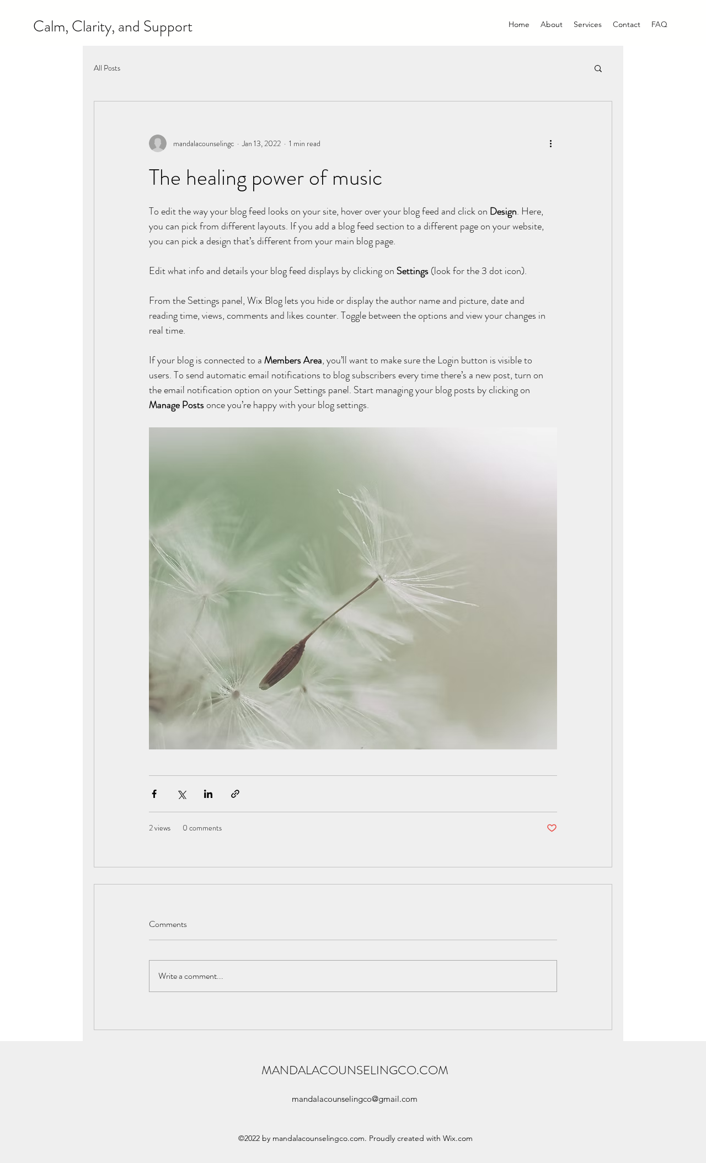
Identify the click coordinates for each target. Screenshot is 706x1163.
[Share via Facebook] (154, 794)
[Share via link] (235, 794)
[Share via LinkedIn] (208, 794)
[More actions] (550, 143)
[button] (598, 67)
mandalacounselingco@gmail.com (355, 1099)
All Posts (107, 68)
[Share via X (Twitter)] (181, 794)
